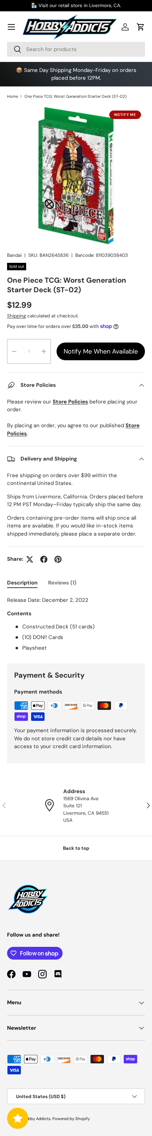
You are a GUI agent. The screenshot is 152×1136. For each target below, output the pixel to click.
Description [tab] (22, 582)
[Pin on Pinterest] (58, 559)
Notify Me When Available (101, 351)
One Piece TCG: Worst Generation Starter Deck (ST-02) (75, 96)
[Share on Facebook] (44, 559)
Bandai (14, 255)
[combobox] (76, 49)
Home (12, 96)
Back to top (76, 848)
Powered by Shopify (71, 1118)
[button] (140, 27)
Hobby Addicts (37, 1118)
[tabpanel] (76, 624)
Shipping (16, 316)
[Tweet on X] (30, 559)
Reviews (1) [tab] (62, 582)
